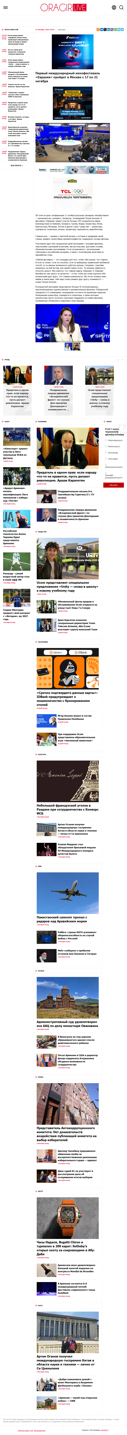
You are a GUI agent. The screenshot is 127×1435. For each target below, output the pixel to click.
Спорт (7, 421)
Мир (40, 866)
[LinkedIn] (108, 29)
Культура (61, 29)
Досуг (40, 1191)
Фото (40, 1305)
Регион (41, 971)
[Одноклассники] (98, 29)
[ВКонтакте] (101, 29)
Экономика (43, 642)
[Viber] (112, 29)
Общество (42, 532)
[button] (108, 306)
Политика (42, 421)
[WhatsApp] (115, 29)
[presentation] (118, 359)
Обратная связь (23, 1430)
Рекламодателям (39, 1430)
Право (40, 1077)
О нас (31, 1430)
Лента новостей (11, 29)
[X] (105, 29)
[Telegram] (122, 29)
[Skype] (118, 29)
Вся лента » (17, 165)
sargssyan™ (105, 1430)
